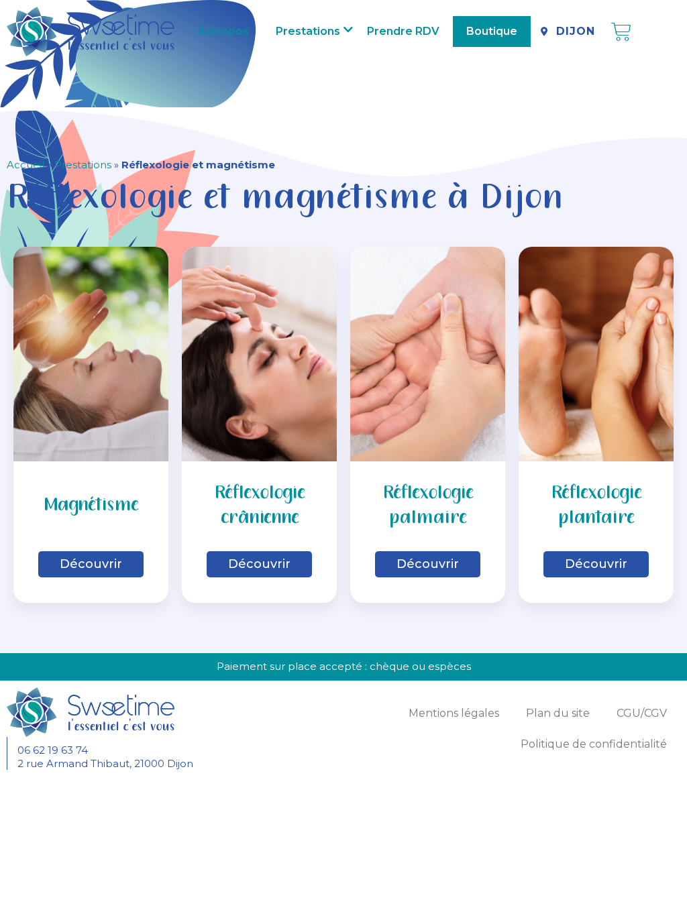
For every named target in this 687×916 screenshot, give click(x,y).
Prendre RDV (403, 31)
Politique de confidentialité (594, 744)
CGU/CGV (642, 713)
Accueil (25, 164)
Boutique (491, 31)
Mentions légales (454, 713)
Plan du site (558, 713)
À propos (223, 31)
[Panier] (621, 32)
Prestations (308, 31)
